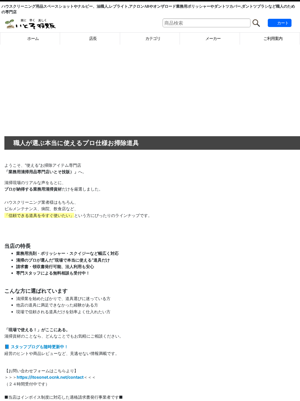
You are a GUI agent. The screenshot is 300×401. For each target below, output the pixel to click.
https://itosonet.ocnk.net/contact (123, 377)
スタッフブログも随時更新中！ (113, 346)
